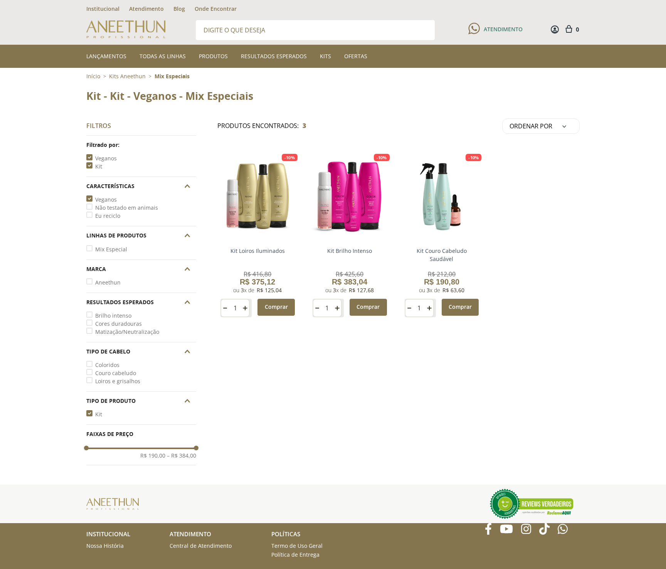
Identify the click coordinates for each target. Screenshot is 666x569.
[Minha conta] (555, 29)
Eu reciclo (107, 215)
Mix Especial (111, 249)
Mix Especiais (172, 76)
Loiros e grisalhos (117, 381)
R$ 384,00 (181, 456)
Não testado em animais (126, 207)
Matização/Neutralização (127, 331)
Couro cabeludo (115, 373)
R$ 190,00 (152, 456)
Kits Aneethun (127, 76)
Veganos (106, 158)
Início (93, 76)
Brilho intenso (113, 315)
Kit (98, 166)
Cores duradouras (118, 323)
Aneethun (108, 282)
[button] (141, 145)
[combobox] (315, 29)
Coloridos (107, 365)
